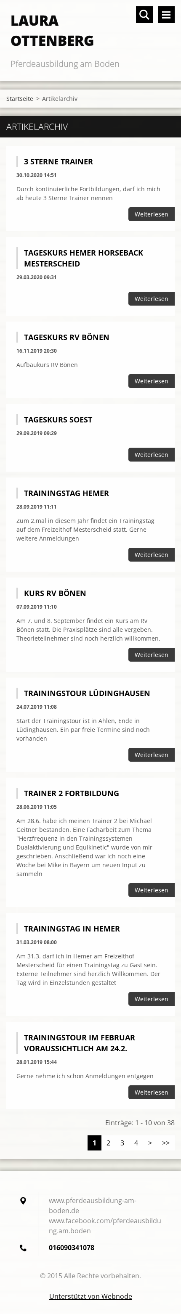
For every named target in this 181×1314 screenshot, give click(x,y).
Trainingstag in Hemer (72, 928)
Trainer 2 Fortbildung (71, 793)
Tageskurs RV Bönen (66, 337)
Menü (166, 14)
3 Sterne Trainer (58, 161)
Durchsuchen (144, 14)
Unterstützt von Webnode (90, 1296)
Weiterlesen (151, 214)
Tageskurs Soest (58, 419)
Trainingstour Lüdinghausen (87, 693)
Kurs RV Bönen (55, 593)
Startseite (19, 99)
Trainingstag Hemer (66, 493)
